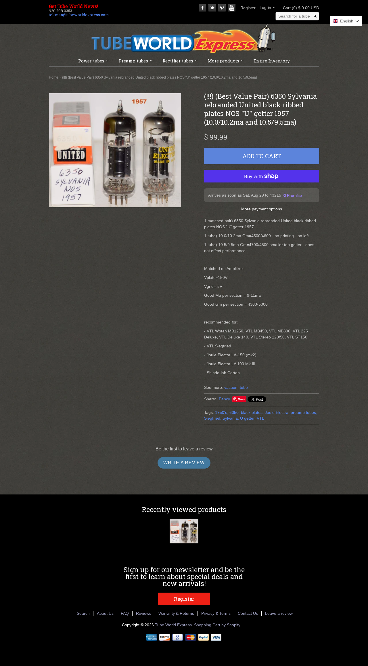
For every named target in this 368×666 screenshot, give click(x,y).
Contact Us (248, 613)
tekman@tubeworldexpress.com (79, 14)
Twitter (212, 8)
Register (248, 7)
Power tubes (91, 61)
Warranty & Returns (176, 613)
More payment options (261, 209)
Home (53, 77)
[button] (346, 21)
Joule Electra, (277, 412)
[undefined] (115, 151)
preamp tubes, (304, 412)
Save (241, 399)
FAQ (125, 613)
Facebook (202, 8)
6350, (234, 412)
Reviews (143, 613)
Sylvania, (231, 418)
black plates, (252, 412)
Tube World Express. (174, 625)
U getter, (248, 418)
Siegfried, (212, 418)
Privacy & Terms (216, 613)
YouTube (232, 8)
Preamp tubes (133, 61)
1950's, (221, 412)
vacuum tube (236, 387)
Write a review (184, 462)
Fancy (224, 399)
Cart (299, 7)
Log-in (265, 7)
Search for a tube (294, 16)
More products (223, 61)
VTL (260, 418)
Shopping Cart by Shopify (217, 625)
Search (83, 613)
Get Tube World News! (73, 6)
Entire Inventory (272, 61)
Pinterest (222, 8)
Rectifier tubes (177, 61)
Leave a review (279, 613)
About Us (105, 613)
